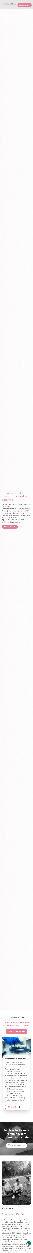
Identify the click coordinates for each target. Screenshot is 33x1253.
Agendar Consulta (24, 5)
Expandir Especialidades (16, 1031)
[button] (4, 1183)
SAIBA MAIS (12, 1107)
